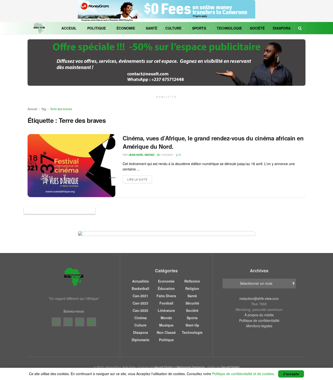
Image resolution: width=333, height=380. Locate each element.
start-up (192, 325)
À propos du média (259, 314)
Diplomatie (140, 339)
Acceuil (69, 28)
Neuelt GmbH (230, 367)
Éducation (166, 288)
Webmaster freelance (190, 367)
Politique (96, 28)
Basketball (140, 288)
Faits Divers (166, 295)
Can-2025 (140, 310)
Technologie (229, 28)
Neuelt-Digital (163, 367)
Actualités (140, 281)
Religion (192, 288)
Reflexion (192, 281)
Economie (166, 281)
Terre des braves (61, 109)
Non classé (166, 332)
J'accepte (291, 373)
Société (257, 28)
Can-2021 (140, 295)
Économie (126, 28)
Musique (166, 325)
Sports (199, 28)
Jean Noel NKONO (141, 155)
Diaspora (282, 28)
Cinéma (140, 317)
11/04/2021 (166, 155)
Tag (43, 109)
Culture (173, 28)
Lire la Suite (137, 179)
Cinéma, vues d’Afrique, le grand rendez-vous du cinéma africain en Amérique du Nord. (213, 142)
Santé (151, 28)
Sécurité (192, 303)
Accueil (32, 109)
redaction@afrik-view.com (259, 298)
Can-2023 (140, 303)
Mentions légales (259, 325)
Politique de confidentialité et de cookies (243, 373)
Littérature (166, 310)
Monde (166, 317)
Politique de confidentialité (259, 320)
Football (166, 303)
